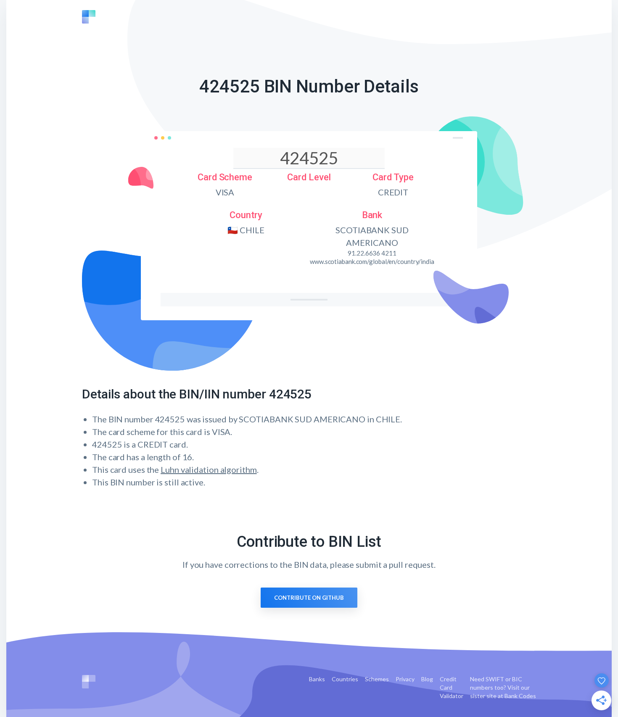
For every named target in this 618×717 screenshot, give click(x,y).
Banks (317, 679)
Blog (427, 679)
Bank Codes (520, 695)
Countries (345, 679)
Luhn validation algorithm (209, 469)
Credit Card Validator (451, 687)
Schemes (377, 679)
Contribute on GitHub (309, 597)
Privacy (405, 679)
